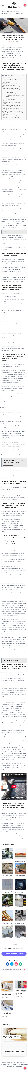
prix (23, 948)
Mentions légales (23, 1064)
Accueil (3, 11)
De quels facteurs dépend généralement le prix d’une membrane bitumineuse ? (13, 87)
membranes (19, 948)
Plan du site (19, 1066)
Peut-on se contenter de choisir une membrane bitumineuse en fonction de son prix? (13, 102)
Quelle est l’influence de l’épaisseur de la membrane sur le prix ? (15, 98)
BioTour (13, 7)
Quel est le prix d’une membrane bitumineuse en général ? (11, 84)
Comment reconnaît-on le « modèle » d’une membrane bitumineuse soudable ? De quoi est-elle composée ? (15, 91)
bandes (13, 948)
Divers (7, 11)
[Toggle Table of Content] (23, 76)
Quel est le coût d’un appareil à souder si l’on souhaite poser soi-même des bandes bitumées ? (13, 113)
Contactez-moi (10, 1066)
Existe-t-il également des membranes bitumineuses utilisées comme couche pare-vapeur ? (15, 95)
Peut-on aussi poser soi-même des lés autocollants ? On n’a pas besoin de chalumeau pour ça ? (12, 117)
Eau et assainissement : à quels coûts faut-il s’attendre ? (7, 995)
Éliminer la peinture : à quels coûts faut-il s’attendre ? (6, 1014)
